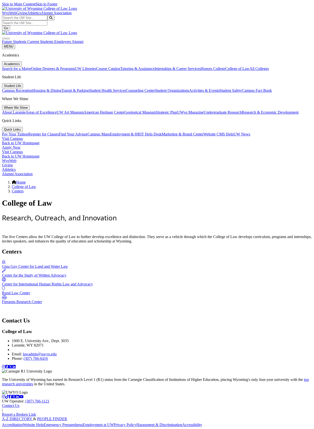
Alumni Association (56, 13)
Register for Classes (43, 134)
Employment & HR (125, 134)
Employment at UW (98, 425)
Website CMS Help (218, 134)
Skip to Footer (46, 4)
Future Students (14, 42)
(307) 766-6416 (36, 358)
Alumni (77, 42)
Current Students (40, 42)
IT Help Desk (151, 134)
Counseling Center (140, 90)
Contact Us (10, 405)
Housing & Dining (46, 90)
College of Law (237, 69)
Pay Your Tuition (15, 134)
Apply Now (11, 147)
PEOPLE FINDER (52, 419)
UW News (242, 134)
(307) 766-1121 (37, 401)
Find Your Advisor (73, 134)
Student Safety (230, 90)
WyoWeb (9, 13)
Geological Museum (140, 112)
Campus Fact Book (257, 90)
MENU (8, 46)
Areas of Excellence (41, 112)
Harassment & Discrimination (159, 425)
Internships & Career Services (178, 69)
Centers (18, 191)
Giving (21, 13)
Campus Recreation (17, 90)
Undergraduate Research (223, 112)
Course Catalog (108, 69)
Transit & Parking (75, 90)
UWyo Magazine (190, 112)
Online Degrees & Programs (53, 69)
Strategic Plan (166, 112)
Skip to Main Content (18, 4)
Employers (63, 42)
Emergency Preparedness (63, 425)
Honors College (213, 69)
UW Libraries (85, 69)
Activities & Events (204, 90)
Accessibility (192, 425)
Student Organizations (172, 90)
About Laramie (14, 112)
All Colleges (259, 69)
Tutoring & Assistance (137, 69)
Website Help (33, 425)
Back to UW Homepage (20, 143)
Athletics (34, 13)
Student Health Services (107, 90)
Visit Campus (12, 138)
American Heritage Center (104, 112)
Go (6, 28)
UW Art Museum (70, 112)
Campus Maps (99, 134)
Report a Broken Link (19, 414)
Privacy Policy (125, 425)
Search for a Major (16, 69)
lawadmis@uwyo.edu (40, 354)
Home (21, 182)
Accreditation (12, 425)
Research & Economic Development (270, 112)
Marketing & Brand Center (182, 134)
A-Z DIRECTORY (17, 419)
